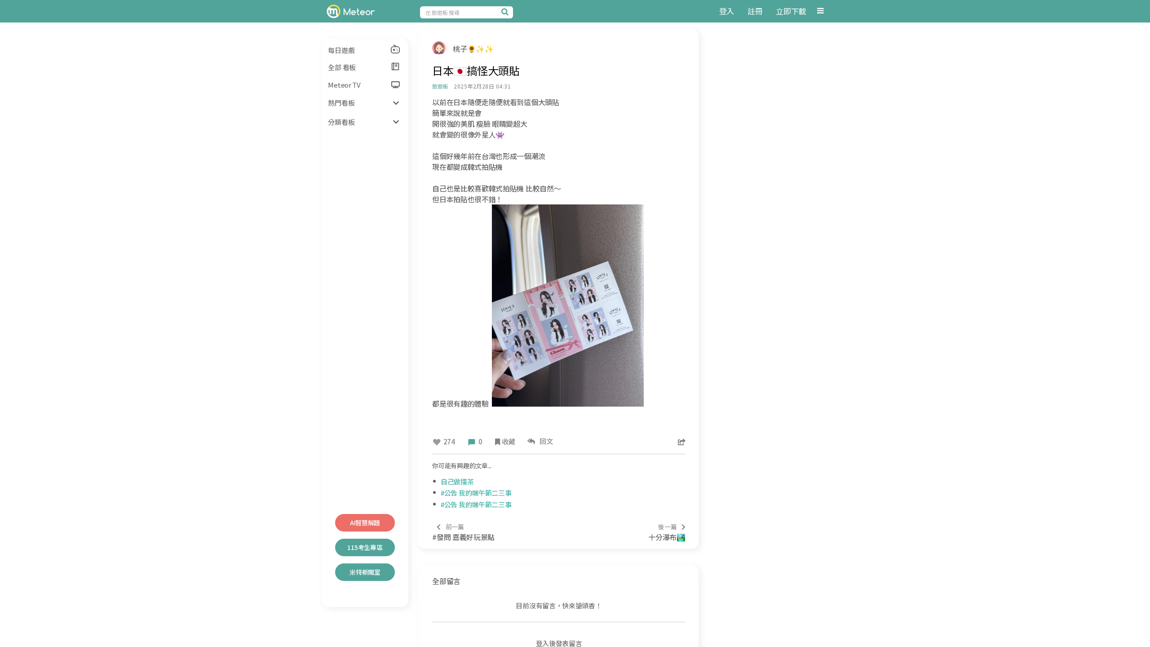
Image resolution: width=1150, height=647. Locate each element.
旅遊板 (440, 86)
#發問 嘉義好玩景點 (463, 532)
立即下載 (791, 11)
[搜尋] (506, 11)
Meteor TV (344, 84)
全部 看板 (342, 67)
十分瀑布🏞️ (666, 532)
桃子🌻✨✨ (473, 48)
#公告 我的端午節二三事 (476, 492)
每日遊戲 (341, 50)
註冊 (755, 11)
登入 (726, 11)
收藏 (508, 441)
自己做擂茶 (457, 481)
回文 (545, 441)
